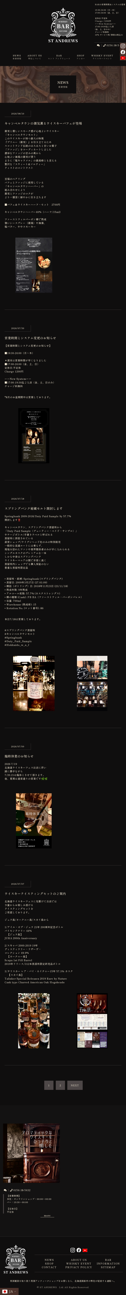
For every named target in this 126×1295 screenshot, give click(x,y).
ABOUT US (79, 1260)
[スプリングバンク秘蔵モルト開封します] (34, 709)
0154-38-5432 (115, 45)
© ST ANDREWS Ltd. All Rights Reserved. (63, 1287)
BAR (108, 1260)
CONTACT (49, 1267)
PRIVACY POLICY (78, 1267)
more (47, 1215)
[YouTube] (123, 58)
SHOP (49, 1263)
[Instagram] (123, 46)
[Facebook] (123, 52)
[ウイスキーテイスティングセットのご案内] (34, 1046)
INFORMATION (108, 1263)
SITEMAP (108, 1267)
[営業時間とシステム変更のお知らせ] (33, 461)
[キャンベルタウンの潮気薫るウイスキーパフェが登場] (33, 291)
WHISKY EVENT (78, 1263)
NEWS (49, 1260)
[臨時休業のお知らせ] (33, 846)
